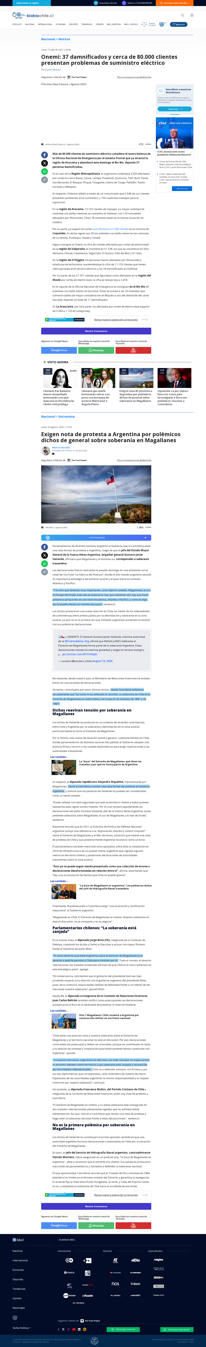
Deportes (73, 24)
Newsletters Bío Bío (108, 3)
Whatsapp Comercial (125, 1329)
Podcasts (17, 24)
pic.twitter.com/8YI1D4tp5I (79, 654)
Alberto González (61, 447)
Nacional (30, 24)
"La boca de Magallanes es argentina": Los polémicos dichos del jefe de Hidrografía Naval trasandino (115, 887)
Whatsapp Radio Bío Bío (179, 1329)
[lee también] (65, 767)
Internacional (45, 24)
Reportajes (19, 1307)
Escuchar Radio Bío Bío (175, 3)
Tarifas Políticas (21, 1327)
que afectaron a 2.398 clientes (110, 229)
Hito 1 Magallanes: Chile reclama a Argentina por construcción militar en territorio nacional (109, 1017)
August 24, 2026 (102, 661)
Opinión (99, 24)
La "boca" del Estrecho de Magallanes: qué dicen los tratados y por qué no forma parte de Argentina (110, 763)
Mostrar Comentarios (96, 331)
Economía (60, 24)
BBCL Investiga (114, 24)
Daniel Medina (52, 70)
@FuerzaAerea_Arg (77, 641)
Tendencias (86, 24)
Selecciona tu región (27, 3)
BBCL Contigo (131, 24)
